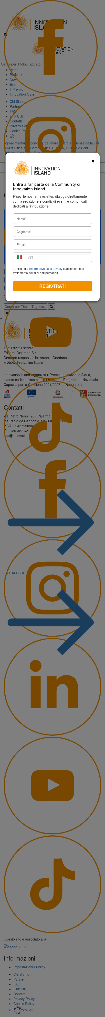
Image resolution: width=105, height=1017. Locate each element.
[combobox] (24, 257)
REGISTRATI (52, 286)
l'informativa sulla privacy (45, 268)
